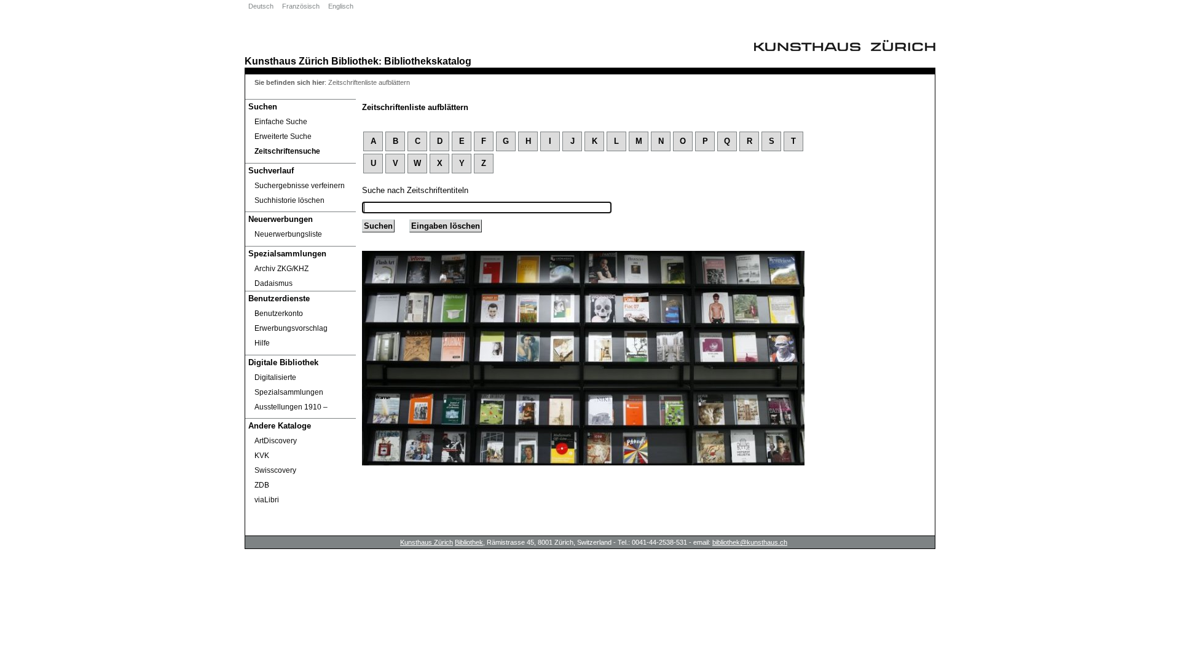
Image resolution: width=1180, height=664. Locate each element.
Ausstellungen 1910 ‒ (291, 407)
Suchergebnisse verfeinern (299, 185)
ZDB (261, 485)
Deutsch (260, 6)
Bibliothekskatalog (427, 60)
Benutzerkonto (278, 313)
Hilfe (262, 343)
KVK (261, 455)
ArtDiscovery (275, 441)
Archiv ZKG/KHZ (281, 268)
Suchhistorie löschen (289, 200)
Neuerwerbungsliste (288, 234)
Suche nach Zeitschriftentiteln (415, 190)
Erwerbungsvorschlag (291, 328)
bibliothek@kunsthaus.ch (749, 542)
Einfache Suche (280, 121)
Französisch (301, 6)
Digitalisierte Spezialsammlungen (288, 385)
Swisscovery (275, 470)
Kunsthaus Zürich (287, 60)
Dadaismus (273, 283)
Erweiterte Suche (283, 136)
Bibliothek (355, 60)
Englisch (340, 6)
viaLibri (266, 500)
